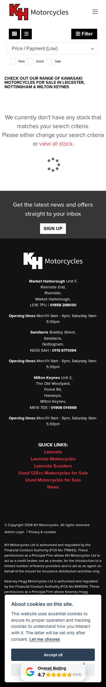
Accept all (53, 654)
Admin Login (14, 532)
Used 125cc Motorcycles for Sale (53, 473)
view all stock (55, 143)
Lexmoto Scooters (53, 466)
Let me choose (44, 639)
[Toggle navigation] (95, 12)
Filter (86, 33)
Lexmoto (53, 452)
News (53, 487)
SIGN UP (53, 229)
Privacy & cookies (42, 532)
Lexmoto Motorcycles (53, 459)
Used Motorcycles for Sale (53, 480)
